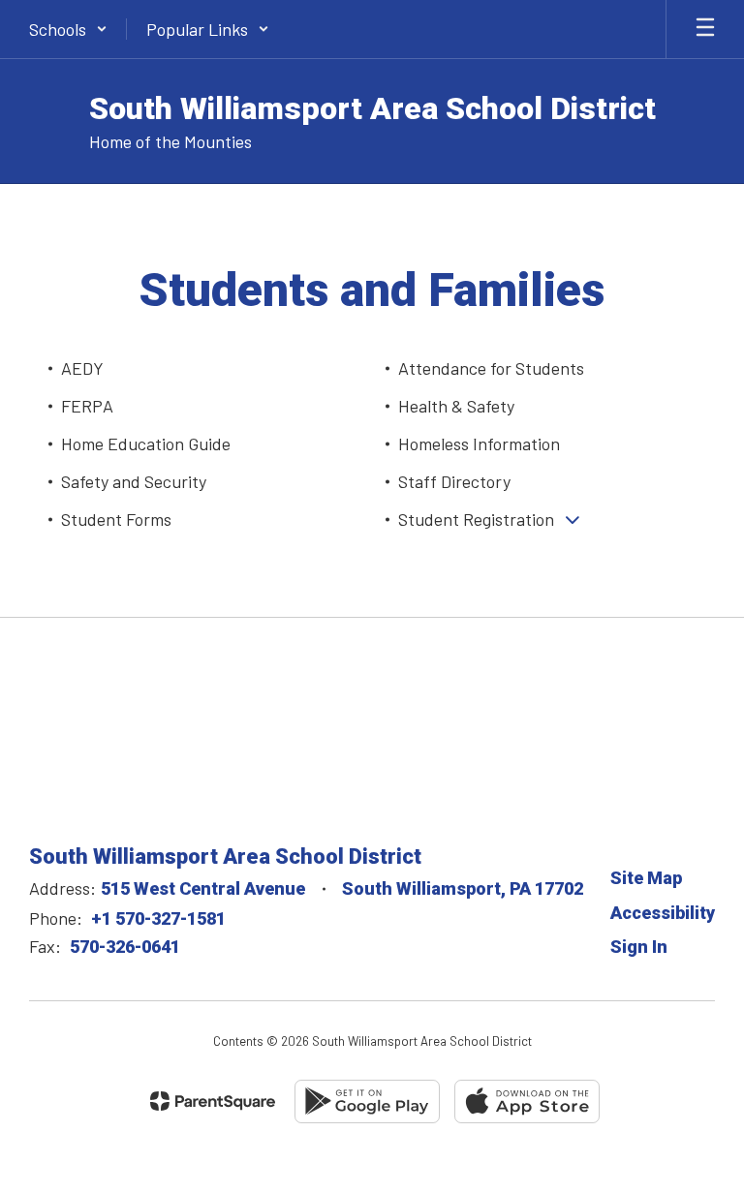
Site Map (646, 878)
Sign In (638, 946)
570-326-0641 (125, 946)
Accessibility (662, 912)
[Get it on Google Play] (367, 1101)
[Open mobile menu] (705, 29)
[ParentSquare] (212, 1101)
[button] (68, 29)
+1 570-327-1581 (158, 918)
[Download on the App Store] (527, 1101)
